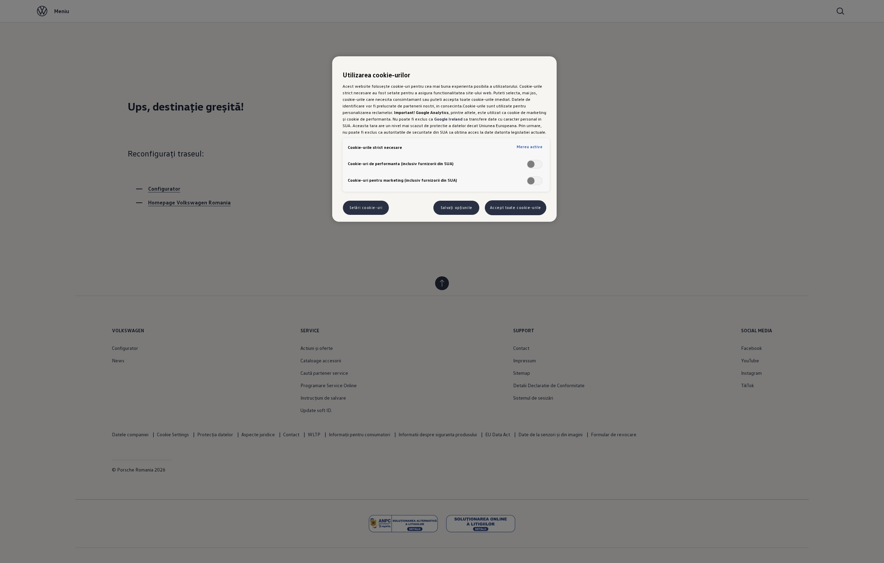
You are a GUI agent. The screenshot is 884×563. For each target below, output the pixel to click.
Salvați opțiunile (456, 207)
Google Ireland (448, 119)
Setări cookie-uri (366, 207)
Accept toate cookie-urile (515, 207)
